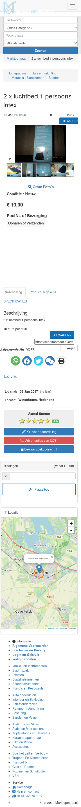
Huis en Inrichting (43, 73)
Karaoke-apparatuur (26, 737)
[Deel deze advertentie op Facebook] (27, 360)
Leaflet (49, 628)
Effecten (18, 674)
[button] (70, 128)
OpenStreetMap (61, 628)
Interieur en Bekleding (28, 699)
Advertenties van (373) (41, 440)
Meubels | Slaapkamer (27, 77)
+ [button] (71, 523)
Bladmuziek (20, 670)
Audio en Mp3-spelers (28, 728)
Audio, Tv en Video (25, 724)
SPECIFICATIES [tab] (15, 301)
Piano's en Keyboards (27, 688)
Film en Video (22, 742)
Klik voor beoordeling (41, 431)
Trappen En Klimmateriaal (30, 757)
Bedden (54, 77)
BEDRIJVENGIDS (29, 796)
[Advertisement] (35, 258)
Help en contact (27, 791)
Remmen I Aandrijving (28, 708)
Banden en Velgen (25, 717)
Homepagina (16, 73)
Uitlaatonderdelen (25, 704)
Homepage (24, 787)
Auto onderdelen (24, 695)
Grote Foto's (43, 186)
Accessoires (20, 746)
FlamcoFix (19, 762)
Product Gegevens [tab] (43, 292)
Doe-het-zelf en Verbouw (30, 753)
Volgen (70, 348)
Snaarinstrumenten (26, 683)
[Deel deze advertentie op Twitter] (38, 360)
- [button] (71, 530)
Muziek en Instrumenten (29, 665)
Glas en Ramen (23, 766)
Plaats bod (41, 489)
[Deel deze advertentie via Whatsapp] (15, 360)
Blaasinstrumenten (25, 679)
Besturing (19, 713)
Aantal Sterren (39, 413)
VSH (15, 775)
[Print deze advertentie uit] (61, 360)
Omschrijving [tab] (13, 292)
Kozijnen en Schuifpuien (29, 771)
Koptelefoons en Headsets (31, 733)
